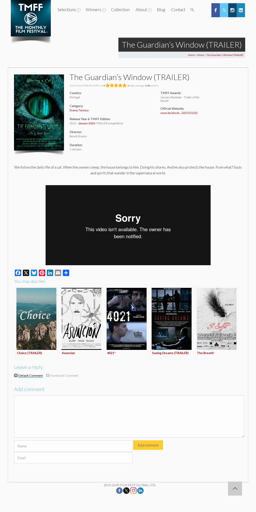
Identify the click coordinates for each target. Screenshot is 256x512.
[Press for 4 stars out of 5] (120, 85)
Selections (66, 9)
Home (191, 54)
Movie (200, 54)
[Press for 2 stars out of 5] (112, 85)
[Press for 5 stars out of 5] (124, 85)
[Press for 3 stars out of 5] (116, 85)
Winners (93, 9)
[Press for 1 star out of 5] (108, 85)
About (141, 9)
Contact (178, 9)
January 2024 (86, 123)
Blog (161, 9)
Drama (74, 110)
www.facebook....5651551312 (179, 112)
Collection (120, 9)
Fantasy (84, 110)
